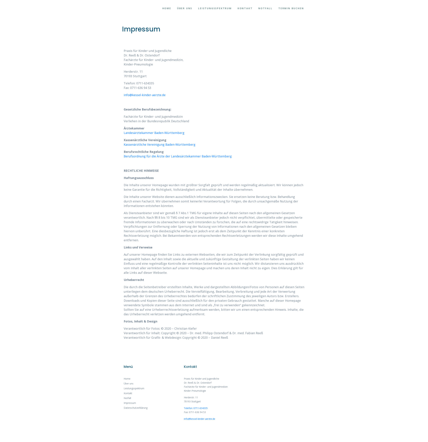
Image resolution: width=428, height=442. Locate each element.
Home (166, 8)
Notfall (265, 8)
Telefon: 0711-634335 (196, 408)
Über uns (184, 8)
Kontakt (245, 8)
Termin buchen (291, 8)
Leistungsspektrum (215, 8)
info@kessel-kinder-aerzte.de (145, 95)
